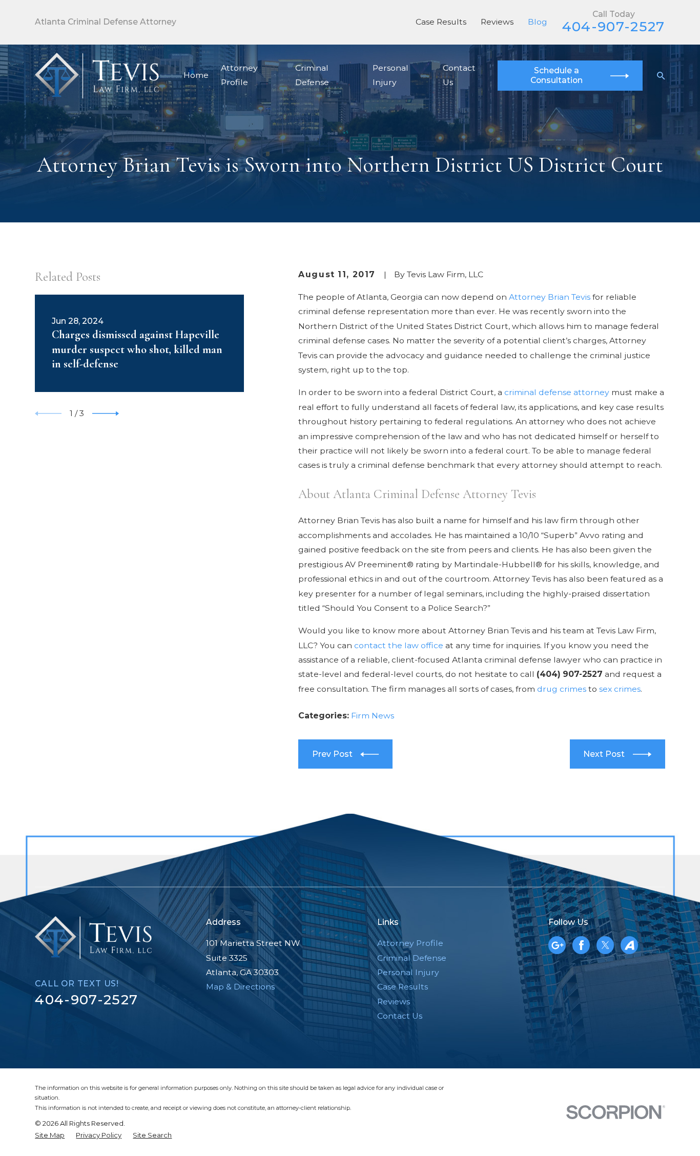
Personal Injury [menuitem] (390, 75)
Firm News (372, 715)
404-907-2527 (613, 26)
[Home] (97, 75)
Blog (537, 22)
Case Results (441, 22)
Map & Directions (240, 987)
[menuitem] (50, 1135)
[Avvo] (629, 945)
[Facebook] (581, 945)
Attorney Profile (410, 943)
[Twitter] (605, 945)
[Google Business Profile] (557, 945)
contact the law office (398, 645)
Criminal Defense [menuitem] (312, 75)
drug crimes (561, 689)
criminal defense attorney (556, 392)
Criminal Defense (411, 958)
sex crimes (620, 689)
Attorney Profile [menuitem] (239, 75)
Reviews (497, 22)
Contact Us (399, 1016)
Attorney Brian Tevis (549, 297)
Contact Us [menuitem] (459, 75)
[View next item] (105, 413)
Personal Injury (408, 972)
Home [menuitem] (196, 75)
